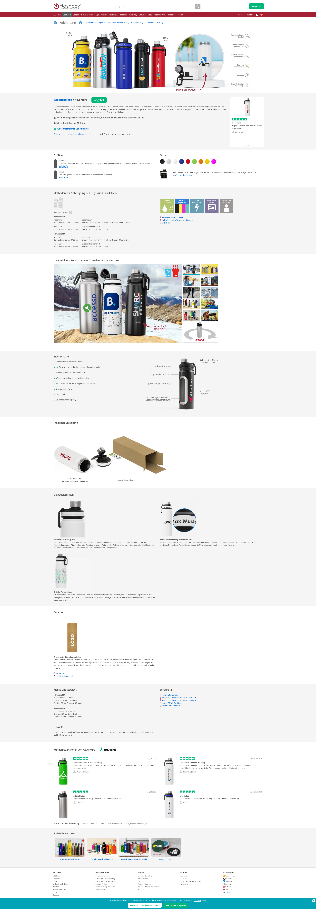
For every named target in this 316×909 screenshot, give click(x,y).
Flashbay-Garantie (144, 884)
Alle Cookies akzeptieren (176, 905)
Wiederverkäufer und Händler (148, 887)
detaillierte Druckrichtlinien (172, 217)
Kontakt (250, 15)
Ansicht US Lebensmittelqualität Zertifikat (178, 700)
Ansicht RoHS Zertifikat (171, 706)
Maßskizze (166, 223)
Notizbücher (113, 15)
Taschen (123, 15)
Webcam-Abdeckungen (61, 884)
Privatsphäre (184, 884)
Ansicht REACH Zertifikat (171, 703)
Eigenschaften (104, 22)
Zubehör (150, 22)
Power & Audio (87, 15)
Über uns (241, 15)
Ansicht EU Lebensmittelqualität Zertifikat (178, 697)
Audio (55, 892)
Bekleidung (132, 15)
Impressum (184, 876)
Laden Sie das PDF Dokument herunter (177, 220)
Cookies (183, 879)
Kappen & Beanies (59, 889)
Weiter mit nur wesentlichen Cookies (144, 905)
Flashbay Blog (230, 876)
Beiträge (160, 22)
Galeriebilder (91, 22)
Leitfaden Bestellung (145, 876)
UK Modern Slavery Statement (190, 881)
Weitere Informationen (184, 175)
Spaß (150, 15)
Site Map (141, 889)
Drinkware (67, 15)
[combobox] (155, 6)
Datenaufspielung (102, 876)
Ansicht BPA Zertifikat (170, 695)
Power (55, 881)
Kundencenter (143, 879)
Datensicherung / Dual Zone (105, 887)
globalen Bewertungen (134, 824)
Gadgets (76, 15)
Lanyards (142, 15)
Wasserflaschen (63, 99)
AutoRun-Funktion (102, 884)
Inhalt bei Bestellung (120, 22)
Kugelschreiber (101, 15)
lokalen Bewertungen (107, 824)
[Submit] (118, 6)
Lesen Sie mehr (238, 140)
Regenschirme (159, 15)
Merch (180, 15)
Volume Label (100, 889)
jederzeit (197, 900)
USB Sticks (57, 15)
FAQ (139, 881)
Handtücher (171, 15)
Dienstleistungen (138, 22)
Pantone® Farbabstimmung (105, 879)
